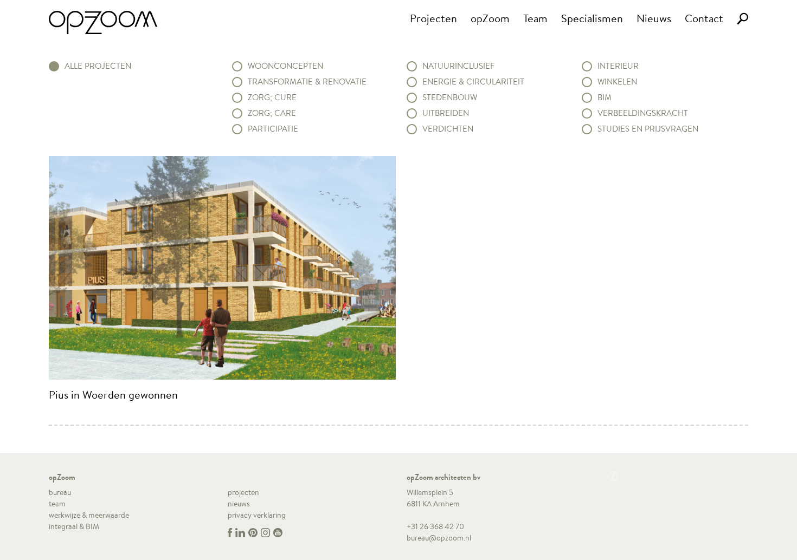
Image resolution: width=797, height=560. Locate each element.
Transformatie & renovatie (307, 82)
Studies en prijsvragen (647, 129)
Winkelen (617, 82)
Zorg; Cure (272, 97)
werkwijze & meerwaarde (89, 515)
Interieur (618, 66)
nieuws (239, 504)
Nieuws (654, 18)
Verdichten (447, 129)
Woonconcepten (285, 66)
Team (535, 18)
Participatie (273, 129)
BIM (604, 97)
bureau (60, 492)
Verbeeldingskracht (642, 113)
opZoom (490, 18)
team (57, 504)
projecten (243, 492)
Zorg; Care (272, 113)
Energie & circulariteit (473, 82)
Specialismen (592, 18)
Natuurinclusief (458, 66)
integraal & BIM (74, 526)
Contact (704, 18)
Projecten (433, 18)
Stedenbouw (449, 97)
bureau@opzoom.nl (439, 538)
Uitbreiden (445, 113)
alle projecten (98, 66)
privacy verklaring (257, 515)
